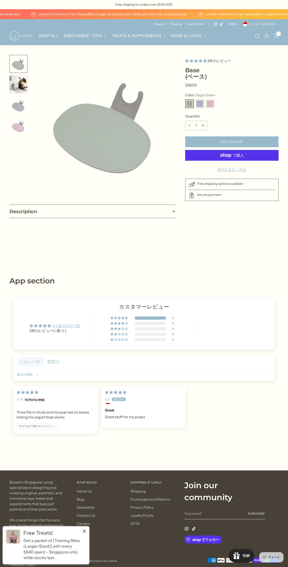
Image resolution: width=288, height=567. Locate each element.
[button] (196, 61)
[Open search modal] (257, 35)
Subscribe (256, 513)
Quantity (192, 116)
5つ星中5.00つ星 (66, 325)
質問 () (53, 361)
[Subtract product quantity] (189, 125)
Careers (83, 523)
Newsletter (86, 507)
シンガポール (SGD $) (261, 24)
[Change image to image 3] (18, 105)
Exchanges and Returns (150, 499)
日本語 (232, 24)
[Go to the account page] (266, 35)
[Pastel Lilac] (200, 103)
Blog (80, 499)
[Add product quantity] (203, 125)
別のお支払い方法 (231, 169)
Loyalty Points (142, 515)
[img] (27, 392)
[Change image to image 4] (18, 126)
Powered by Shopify (22, 565)
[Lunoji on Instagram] (216, 24)
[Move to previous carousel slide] (264, 252)
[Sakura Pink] (210, 103)
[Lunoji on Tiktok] (221, 24)
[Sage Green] (189, 103)
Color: (200, 95)
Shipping (138, 491)
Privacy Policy (142, 507)
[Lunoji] (20, 36)
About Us (84, 491)
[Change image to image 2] (18, 85)
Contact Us (86, 515)
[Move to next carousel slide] (275, 252)
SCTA (135, 523)
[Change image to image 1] (18, 64)
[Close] (84, 532)
